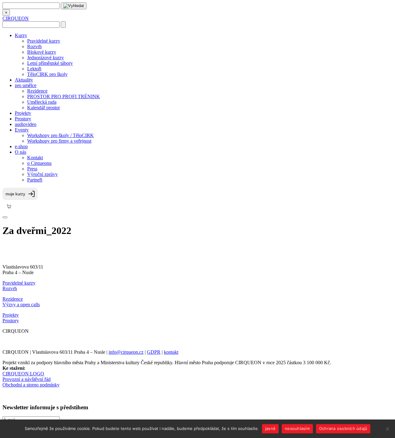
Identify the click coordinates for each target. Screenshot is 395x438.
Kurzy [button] (21, 35)
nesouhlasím (297, 428)
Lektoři (34, 68)
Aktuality (24, 79)
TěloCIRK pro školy (47, 74)
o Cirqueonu (39, 163)
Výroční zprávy (42, 174)
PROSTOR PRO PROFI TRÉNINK (63, 96)
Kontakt (35, 157)
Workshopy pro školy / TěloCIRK (60, 135)
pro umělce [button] (25, 85)
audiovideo (25, 124)
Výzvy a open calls (21, 304)
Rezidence (37, 91)
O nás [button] (20, 152)
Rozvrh (34, 46)
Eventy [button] (22, 129)
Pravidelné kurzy (43, 41)
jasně (270, 428)
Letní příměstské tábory (50, 63)
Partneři (34, 179)
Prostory (23, 118)
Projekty (23, 113)
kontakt (171, 352)
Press (32, 168)
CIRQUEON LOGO (23, 373)
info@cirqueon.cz (126, 352)
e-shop (21, 146)
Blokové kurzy (41, 52)
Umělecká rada (41, 102)
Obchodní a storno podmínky (31, 384)
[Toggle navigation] (4, 217)
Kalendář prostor (43, 107)
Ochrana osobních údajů (343, 428)
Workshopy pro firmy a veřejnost (59, 141)
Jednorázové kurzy (45, 57)
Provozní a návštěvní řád (26, 379)
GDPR (153, 352)
